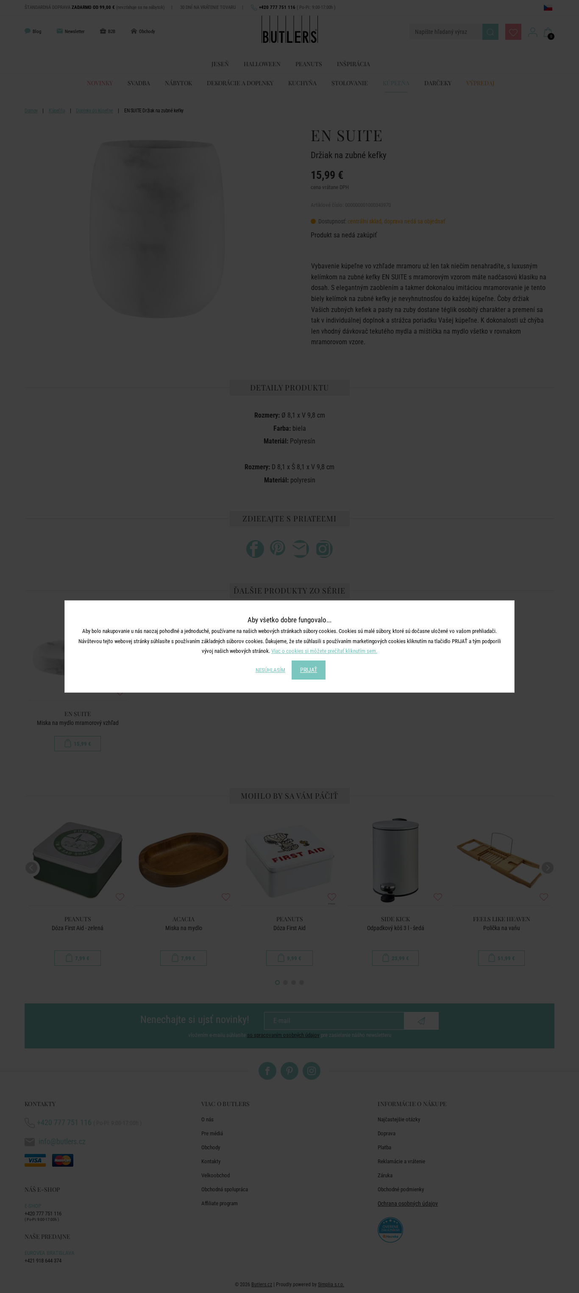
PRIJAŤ (308, 669)
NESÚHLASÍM (270, 670)
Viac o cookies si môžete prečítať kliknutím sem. (324, 651)
